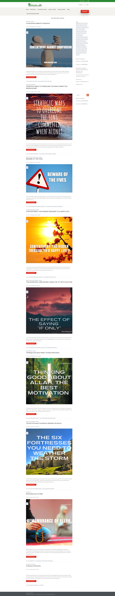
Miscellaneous (28, 564)
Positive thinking (52, 418)
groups (83, 31)
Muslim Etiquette (32, 84)
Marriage (80, 35)
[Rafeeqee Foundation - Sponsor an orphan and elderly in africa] (35, 5)
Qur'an (30, 21)
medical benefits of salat (80, 37)
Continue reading (31, 149)
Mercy (86, 37)
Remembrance (50, 560)
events (87, 27)
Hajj (85, 31)
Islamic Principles (29, 157)
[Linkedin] (77, 91)
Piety (52, 277)
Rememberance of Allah (34, 494)
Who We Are (33, 9)
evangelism (83, 27)
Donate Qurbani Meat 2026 (33, 13)
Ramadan (78, 44)
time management (60, 206)
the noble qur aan (83, 50)
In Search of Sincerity (33, 566)
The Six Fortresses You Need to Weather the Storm (44, 423)
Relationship (83, 44)
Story (33, 21)
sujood (82, 48)
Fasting (83, 29)
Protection (52, 488)
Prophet (77, 43)
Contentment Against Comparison (38, 23)
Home (27, 9)
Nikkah (86, 39)
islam (51, 206)
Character (45, 81)
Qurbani (81, 43)
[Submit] (88, 95)
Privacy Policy (85, 61)
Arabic (82, 23)
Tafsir (86, 48)
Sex (76, 48)
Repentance (50, 153)
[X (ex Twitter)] (80, 87)
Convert (85, 25)
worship (54, 277)
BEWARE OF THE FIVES (34, 159)
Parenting (78, 41)
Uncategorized (31, 560)
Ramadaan (86, 43)
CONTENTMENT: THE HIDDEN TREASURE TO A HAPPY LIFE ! (48, 211)
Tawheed (54, 153)
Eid (79, 27)
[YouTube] (86, 87)
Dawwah (27, 21)
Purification (33, 564)
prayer (84, 41)
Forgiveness (44, 153)
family (80, 29)
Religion (34, 418)
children (81, 25)
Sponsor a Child (52, 9)
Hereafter (78, 33)
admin (39, 26)
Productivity (54, 206)
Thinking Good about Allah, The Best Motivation (42, 352)
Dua (77, 27)
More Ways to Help (42, 9)
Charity (42, 560)
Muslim (83, 39)
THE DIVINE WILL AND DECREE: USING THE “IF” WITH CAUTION (49, 282)
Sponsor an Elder (61, 9)
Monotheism (78, 39)
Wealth (84, 52)
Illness (85, 33)
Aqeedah (42, 81)
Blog (68, 9)
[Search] (88, 5)
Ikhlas (49, 81)
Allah (43, 418)
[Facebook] (77, 87)
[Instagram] (83, 87)
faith (44, 560)
